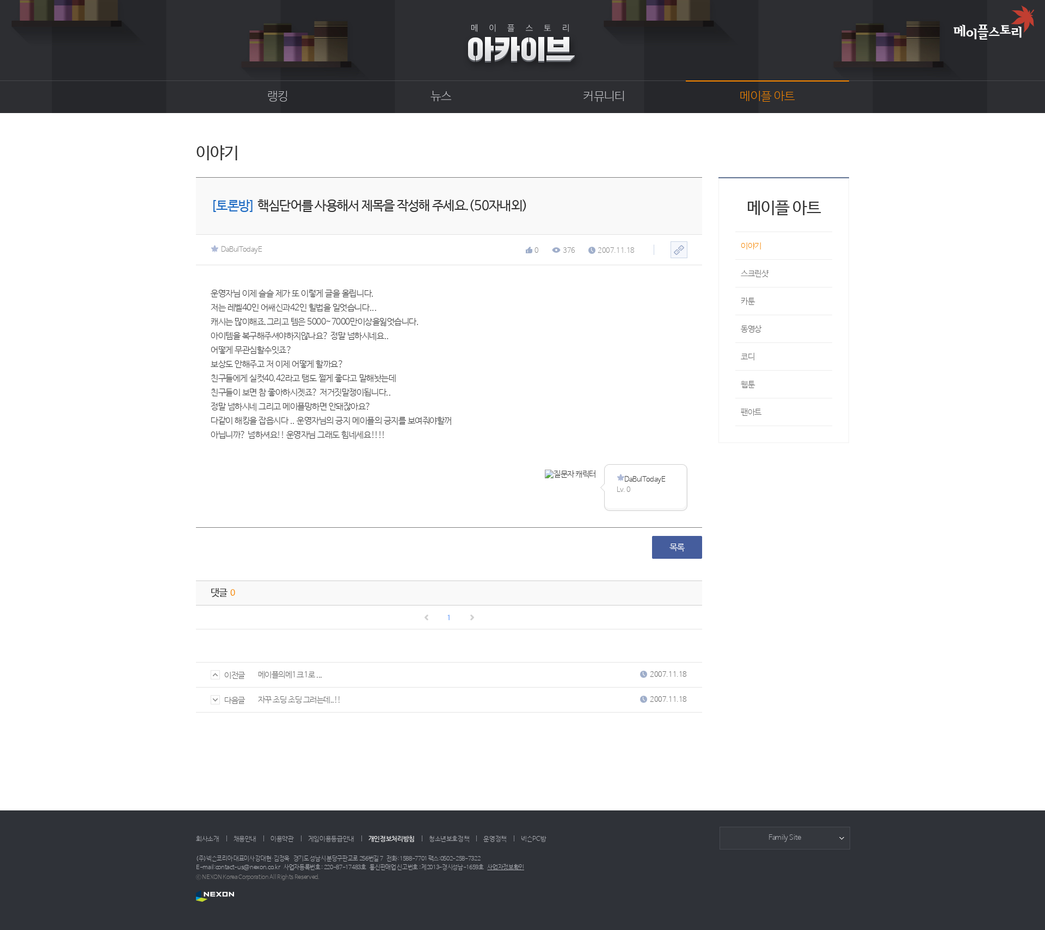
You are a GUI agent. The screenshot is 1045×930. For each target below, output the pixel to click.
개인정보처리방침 (391, 839)
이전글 (234, 675)
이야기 (751, 246)
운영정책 (495, 839)
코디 (747, 356)
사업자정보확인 (505, 867)
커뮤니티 (604, 97)
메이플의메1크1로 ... (290, 674)
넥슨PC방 (533, 839)
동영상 (751, 329)
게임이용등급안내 (331, 839)
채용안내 (245, 839)
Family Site (785, 838)
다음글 (234, 700)
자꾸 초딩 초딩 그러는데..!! (299, 699)
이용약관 (282, 839)
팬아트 (751, 412)
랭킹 (277, 97)
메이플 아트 (767, 97)
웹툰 (747, 384)
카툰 (747, 301)
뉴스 (441, 97)
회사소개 (207, 839)
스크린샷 (754, 273)
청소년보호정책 (449, 839)
